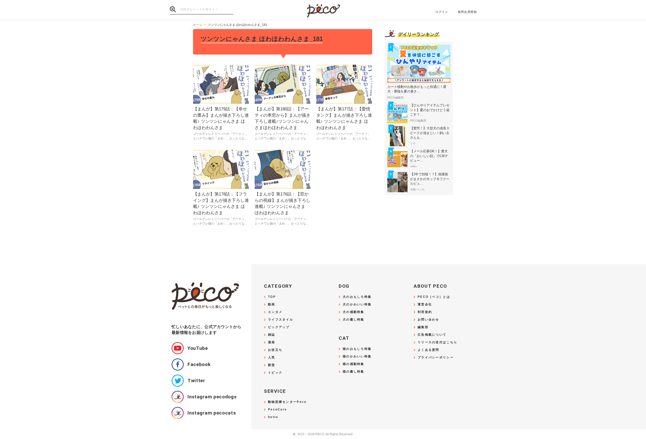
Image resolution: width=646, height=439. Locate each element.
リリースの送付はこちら (437, 342)
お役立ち (275, 350)
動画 (271, 304)
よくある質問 (428, 350)
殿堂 (271, 365)
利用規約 (425, 312)
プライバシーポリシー (436, 357)
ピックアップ (279, 327)
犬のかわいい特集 (357, 304)
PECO (323, 10)
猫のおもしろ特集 (357, 349)
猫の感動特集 (353, 364)
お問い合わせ (428, 319)
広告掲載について (432, 334)
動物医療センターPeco (287, 402)
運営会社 (425, 304)
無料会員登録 (467, 12)
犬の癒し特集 (353, 319)
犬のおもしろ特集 (357, 297)
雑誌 (271, 334)
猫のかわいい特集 (357, 356)
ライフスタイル (280, 319)
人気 (271, 357)
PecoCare (277, 409)
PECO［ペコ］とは (434, 297)
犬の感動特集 (353, 312)
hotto (273, 417)
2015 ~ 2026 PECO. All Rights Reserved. (323, 434)
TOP (272, 297)
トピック (275, 372)
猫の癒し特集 (353, 371)
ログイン (441, 12)
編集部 (423, 327)
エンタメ (275, 312)
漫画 (271, 342)
